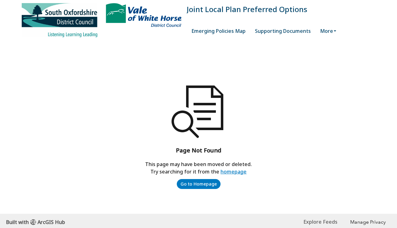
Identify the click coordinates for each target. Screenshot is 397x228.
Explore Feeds (320, 221)
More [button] (326, 31)
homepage (234, 171)
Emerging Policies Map (218, 31)
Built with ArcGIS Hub (35, 222)
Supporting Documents (283, 31)
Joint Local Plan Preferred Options (247, 9)
